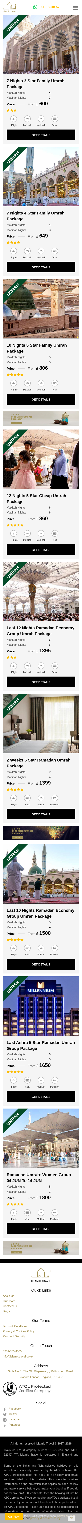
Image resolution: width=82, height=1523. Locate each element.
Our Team (9, 1301)
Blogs (6, 1311)
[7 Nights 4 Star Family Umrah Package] (41, 176)
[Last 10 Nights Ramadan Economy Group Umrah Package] (41, 874)
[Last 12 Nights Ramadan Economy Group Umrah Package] (41, 591)
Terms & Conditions (15, 1326)
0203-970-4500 (12, 1351)
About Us (8, 1295)
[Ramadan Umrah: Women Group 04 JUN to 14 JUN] (41, 1138)
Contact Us (10, 1306)
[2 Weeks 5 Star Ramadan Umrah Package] (41, 723)
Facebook (15, 1408)
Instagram (15, 1419)
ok (71, 1518)
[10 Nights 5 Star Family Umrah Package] (41, 308)
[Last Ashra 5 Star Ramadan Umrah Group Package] (41, 1006)
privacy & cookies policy (45, 1518)
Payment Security (14, 1336)
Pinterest (14, 1424)
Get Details (41, 135)
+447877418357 (49, 7)
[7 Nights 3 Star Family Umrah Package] (41, 44)
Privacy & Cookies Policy (19, 1331)
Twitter (13, 1414)
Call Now (13, 1516)
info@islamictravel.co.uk (18, 1356)
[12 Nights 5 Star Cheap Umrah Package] (41, 459)
